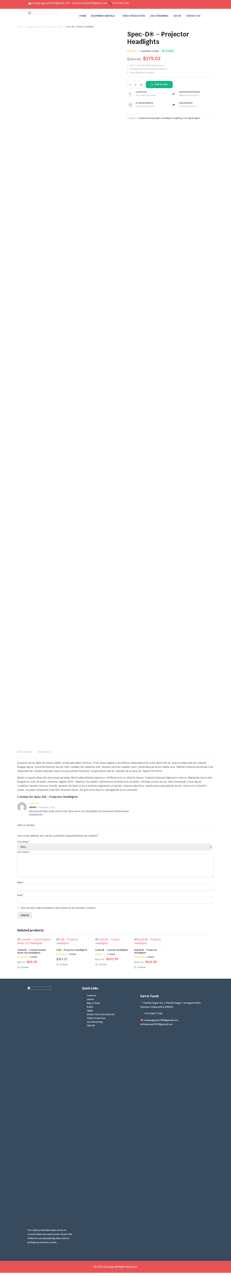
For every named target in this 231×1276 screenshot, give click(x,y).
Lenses (90, 999)
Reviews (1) (44, 752)
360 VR (177, 15)
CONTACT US (193, 15)
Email (20, 895)
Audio (90, 1006)
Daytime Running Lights (149, 118)
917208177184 (153, 1013)
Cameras (91, 995)
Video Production (96, 1017)
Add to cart (161, 84)
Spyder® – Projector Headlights (145, 951)
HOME (82, 15)
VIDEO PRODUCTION (134, 15)
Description (25, 752)
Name (21, 882)
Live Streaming (95, 1021)
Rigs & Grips (93, 1002)
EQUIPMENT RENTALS (103, 15)
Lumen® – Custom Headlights (111, 950)
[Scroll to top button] (224, 1269)
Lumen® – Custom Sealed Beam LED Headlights (31, 951)
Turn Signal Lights (55, 26)
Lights (90, 1010)
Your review (23, 852)
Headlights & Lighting (34, 26)
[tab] (25, 752)
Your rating (23, 841)
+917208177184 (120, 3)
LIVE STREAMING (159, 15)
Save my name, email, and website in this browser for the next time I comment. (58, 908)
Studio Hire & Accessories (101, 1014)
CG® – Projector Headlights (71, 950)
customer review (149, 51)
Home (19, 26)
